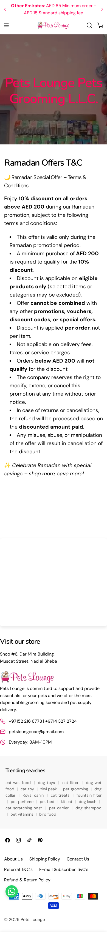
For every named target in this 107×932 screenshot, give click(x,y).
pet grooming (76, 788)
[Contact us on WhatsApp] (11, 891)
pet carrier (59, 807)
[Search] (89, 25)
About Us (13, 859)
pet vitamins (22, 814)
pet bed (48, 801)
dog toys (47, 782)
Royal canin (33, 795)
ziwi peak (49, 788)
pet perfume (23, 801)
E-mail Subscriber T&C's (63, 869)
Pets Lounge (33, 919)
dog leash (88, 801)
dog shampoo (88, 807)
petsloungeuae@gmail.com (36, 731)
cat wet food (18, 782)
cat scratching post (24, 807)
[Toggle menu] (6, 25)
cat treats (61, 795)
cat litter (71, 782)
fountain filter (89, 795)
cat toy (28, 788)
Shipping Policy (44, 859)
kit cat (67, 801)
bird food (47, 814)
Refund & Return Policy (27, 880)
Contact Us (78, 859)
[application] (53, 582)
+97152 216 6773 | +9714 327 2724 (43, 721)
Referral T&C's (18, 869)
